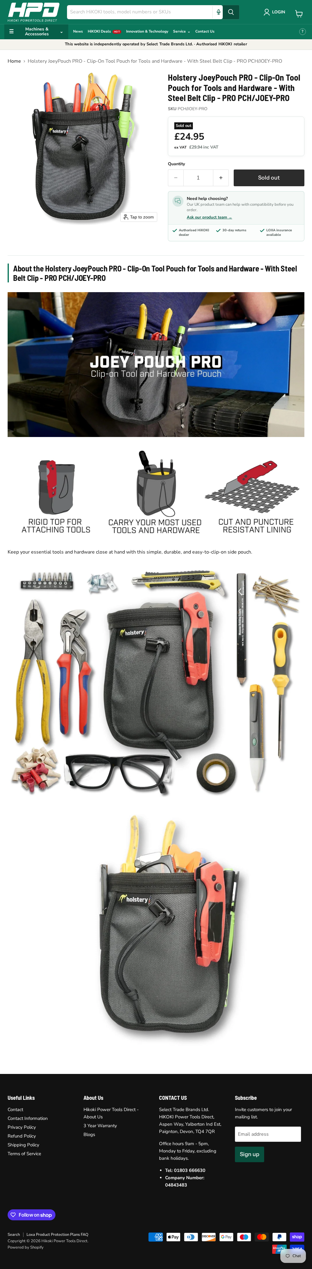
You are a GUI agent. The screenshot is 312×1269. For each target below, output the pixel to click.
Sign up (249, 1154)
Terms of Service (24, 1154)
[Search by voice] (218, 12)
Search (14, 1234)
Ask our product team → (209, 217)
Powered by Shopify (26, 1247)
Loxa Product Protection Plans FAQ (57, 1234)
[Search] (231, 12)
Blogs (89, 1134)
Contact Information (28, 1118)
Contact (15, 1109)
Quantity (176, 164)
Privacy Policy (22, 1127)
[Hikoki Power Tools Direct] (33, 12)
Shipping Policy (23, 1145)
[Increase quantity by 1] (221, 178)
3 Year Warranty (100, 1126)
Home (14, 61)
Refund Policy (22, 1136)
